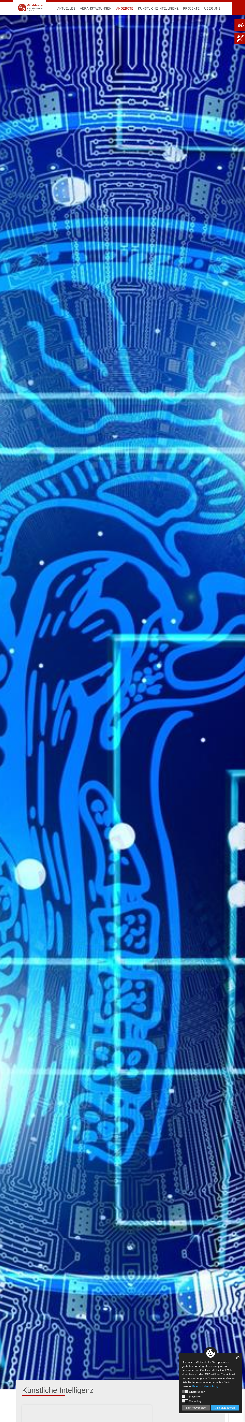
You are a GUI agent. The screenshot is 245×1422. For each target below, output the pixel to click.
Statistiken (195, 1396)
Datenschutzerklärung (205, 1386)
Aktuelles (66, 8)
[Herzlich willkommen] (29, 7)
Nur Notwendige (196, 1407)
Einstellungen (197, 1391)
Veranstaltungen (96, 8)
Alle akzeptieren (225, 1407)
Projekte (191, 8)
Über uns (212, 8)
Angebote (124, 8)
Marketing (195, 1401)
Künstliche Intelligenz (158, 8)
